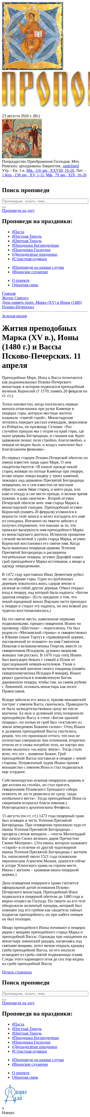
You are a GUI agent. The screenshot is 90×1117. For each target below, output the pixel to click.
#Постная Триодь (27, 236)
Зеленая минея (14, 316)
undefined (71, 166)
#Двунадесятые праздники (34, 254)
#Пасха (18, 232)
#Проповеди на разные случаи (38, 267)
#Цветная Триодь (27, 241)
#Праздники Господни (31, 250)
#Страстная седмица (29, 259)
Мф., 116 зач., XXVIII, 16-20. (50, 170)
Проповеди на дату (18, 210)
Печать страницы (17, 972)
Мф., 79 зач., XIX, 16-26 (66, 175)
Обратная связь (25, 285)
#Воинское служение (30, 272)
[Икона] (22, 157)
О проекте (21, 280)
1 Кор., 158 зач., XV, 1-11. (23, 175)
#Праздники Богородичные (35, 245)
